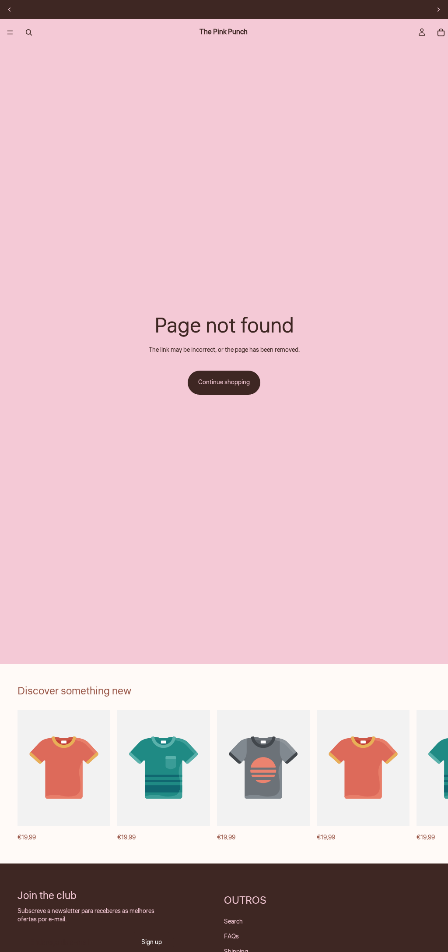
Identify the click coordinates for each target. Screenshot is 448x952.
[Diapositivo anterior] (9, 9)
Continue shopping (224, 382)
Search (233, 921)
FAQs (231, 937)
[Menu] (10, 32)
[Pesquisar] (28, 32)
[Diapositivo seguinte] (438, 9)
